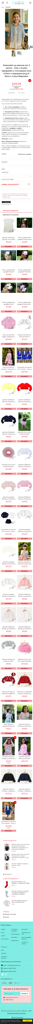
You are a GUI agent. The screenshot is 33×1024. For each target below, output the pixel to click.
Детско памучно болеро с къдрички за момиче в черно (8, 790)
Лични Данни (5, 939)
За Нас (3, 935)
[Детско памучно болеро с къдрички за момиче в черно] (8, 783)
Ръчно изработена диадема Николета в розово (24, 303)
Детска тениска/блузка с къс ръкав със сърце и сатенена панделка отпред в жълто (8, 238)
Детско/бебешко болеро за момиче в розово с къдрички (24, 595)
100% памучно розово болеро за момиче (8, 725)
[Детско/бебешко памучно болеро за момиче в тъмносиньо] (8, 427)
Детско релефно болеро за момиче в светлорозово (8, 498)
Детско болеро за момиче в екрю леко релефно (24, 563)
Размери (3, 953)
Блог (2, 950)
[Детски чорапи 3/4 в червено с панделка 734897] (6, 884)
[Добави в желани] (29, 184)
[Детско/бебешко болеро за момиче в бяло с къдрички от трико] (24, 622)
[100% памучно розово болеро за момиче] (8, 722)
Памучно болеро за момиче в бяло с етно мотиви (24, 336)
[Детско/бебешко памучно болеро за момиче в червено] (24, 395)
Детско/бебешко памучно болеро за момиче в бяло (24, 466)
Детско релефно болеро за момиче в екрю (24, 531)
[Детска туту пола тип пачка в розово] (24, 654)
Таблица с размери (25, 154)
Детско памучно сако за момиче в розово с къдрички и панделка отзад (24, 758)
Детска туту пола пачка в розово (24, 433)
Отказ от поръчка (4, 957)
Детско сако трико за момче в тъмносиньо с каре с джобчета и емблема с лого (20, 855)
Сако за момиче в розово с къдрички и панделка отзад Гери (8, 368)
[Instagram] (6, 974)
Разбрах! (27, 1020)
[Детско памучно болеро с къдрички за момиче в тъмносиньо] (24, 783)
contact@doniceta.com (13, 965)
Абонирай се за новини (10, 914)
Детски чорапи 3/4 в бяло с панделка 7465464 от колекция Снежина (20, 892)
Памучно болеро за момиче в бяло (8, 660)
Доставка (25, 929)
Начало (2, 7)
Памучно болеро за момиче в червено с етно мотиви (8, 693)
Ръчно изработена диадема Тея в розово (8, 303)
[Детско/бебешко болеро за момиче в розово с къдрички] (24, 589)
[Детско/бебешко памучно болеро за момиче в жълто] (8, 395)
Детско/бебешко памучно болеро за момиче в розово (24, 498)
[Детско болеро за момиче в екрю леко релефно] (24, 560)
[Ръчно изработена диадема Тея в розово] (8, 292)
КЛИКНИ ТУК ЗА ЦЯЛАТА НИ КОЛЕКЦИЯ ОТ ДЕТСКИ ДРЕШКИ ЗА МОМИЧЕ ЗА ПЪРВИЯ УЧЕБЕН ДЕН (15, 195)
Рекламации (14, 940)
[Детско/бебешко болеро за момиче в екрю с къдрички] (8, 622)
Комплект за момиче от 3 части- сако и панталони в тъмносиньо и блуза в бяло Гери (8, 531)
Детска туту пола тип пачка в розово (24, 660)
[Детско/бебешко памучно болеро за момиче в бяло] (24, 459)
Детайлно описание (10, 215)
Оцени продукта (7, 204)
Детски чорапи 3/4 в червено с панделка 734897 (21, 882)
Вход (2, 932)
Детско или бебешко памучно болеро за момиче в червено (24, 693)
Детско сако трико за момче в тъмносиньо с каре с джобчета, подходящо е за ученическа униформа (20, 847)
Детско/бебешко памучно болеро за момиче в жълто (8, 401)
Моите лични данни (17, 1017)
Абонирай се (8, 874)
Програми (4, 947)
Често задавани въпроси (26, 938)
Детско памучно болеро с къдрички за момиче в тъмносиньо (24, 790)
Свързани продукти (10, 210)
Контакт (14, 937)
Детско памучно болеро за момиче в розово (24, 725)
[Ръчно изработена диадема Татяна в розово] (24, 260)
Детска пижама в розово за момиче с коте (20, 864)
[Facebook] (3, 974)
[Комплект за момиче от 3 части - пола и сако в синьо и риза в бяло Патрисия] (24, 362)
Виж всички (6, 917)
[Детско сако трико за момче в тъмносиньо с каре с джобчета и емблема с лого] (6, 857)
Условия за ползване (14, 930)
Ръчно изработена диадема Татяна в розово (24, 271)
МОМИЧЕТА (8, 7)
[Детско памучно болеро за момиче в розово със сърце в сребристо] (8, 755)
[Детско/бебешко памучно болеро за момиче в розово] (24, 492)
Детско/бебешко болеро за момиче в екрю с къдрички (8, 628)
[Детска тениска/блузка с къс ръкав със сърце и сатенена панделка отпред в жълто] (8, 232)
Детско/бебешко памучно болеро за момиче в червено (24, 401)
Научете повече (4, 1022)
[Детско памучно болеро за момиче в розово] (24, 719)
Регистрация (15, 934)
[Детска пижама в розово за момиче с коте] (6, 866)
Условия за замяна (25, 942)
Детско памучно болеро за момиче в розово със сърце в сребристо (8, 758)
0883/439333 (12, 971)
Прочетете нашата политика (16, 1013)
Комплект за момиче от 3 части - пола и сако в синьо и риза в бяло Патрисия (24, 368)
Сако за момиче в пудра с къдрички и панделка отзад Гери (8, 336)
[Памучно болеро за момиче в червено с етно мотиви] (8, 687)
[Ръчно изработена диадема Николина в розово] (24, 227)
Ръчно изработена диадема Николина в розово (24, 238)
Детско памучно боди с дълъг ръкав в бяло (20, 901)
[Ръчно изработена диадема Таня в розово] (8, 260)
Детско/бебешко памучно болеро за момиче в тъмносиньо (8, 433)
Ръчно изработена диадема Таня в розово (8, 271)
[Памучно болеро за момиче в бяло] (8, 650)
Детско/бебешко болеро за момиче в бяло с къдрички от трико (24, 628)
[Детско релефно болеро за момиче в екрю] (24, 519)
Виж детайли (8, 246)
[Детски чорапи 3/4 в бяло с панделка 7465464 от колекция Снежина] (6, 894)
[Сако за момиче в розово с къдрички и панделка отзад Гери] (8, 365)
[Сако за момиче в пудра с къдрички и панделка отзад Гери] (8, 330)
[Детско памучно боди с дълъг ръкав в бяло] (6, 903)
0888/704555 (12, 968)
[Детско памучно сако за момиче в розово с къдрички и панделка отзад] (24, 755)
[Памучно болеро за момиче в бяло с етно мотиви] (24, 330)
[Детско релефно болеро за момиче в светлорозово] (8, 492)
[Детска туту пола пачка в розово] (24, 430)
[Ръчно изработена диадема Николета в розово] (24, 292)
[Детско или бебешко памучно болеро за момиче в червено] (24, 687)
